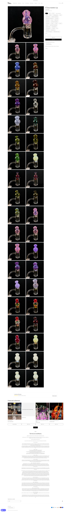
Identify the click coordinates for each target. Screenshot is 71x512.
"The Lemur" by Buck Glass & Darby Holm (54, 420)
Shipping (46, 10)
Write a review (54, 395)
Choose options (15, 424)
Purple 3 (56, 23)
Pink (46, 13)
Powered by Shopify (16, 510)
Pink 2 (50, 13)
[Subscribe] (20, 501)
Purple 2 (52, 23)
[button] (19, 3)
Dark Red (53, 28)
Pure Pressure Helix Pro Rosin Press (27, 409)
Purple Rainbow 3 (48, 28)
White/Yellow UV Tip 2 (56, 31)
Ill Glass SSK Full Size (10, 420)
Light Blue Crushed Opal (55, 16)
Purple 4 (60, 23)
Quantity (46, 33)
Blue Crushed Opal (58, 13)
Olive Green (56, 18)
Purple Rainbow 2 (54, 26)
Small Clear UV (48, 16)
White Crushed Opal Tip (49, 31)
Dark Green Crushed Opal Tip (49, 18)
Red (57, 28)
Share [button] (47, 48)
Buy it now (53, 39)
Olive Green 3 (47, 21)
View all (35, 427)
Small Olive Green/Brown (54, 21)
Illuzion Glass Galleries (11, 510)
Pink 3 (53, 13)
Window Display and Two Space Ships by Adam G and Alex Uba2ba (42, 421)
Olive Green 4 (47, 23)
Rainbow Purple (48, 26)
